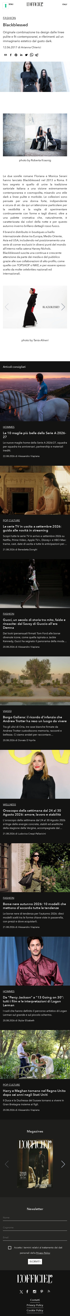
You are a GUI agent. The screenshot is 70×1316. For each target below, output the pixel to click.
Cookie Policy (35, 1310)
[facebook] (10, 55)
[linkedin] (21, 55)
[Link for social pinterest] (41, 1292)
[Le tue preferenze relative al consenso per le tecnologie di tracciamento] (6, 6)
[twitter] (26, 55)
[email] (5, 55)
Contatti (35, 1299)
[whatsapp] (31, 55)
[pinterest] (16, 55)
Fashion (9, 18)
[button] (63, 307)
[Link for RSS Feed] (48, 1292)
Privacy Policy (43, 1253)
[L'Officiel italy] (35, 4)
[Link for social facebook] (27, 1292)
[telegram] (36, 55)
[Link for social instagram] (34, 1292)
